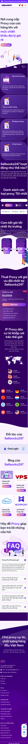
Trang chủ (3, 678)
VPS (19, 205)
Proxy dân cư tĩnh (5, 692)
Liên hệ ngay (6, 45)
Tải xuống (3, 683)
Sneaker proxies (5, 695)
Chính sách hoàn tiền (6, 737)
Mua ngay (14, 304)
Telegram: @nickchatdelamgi (9, 672)
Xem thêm (7, 486)
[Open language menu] (22, 5)
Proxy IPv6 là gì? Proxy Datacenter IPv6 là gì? (10, 579)
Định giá (3, 681)
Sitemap (2, 718)
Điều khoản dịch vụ (5, 732)
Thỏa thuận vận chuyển (6, 735)
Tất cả (9, 205)
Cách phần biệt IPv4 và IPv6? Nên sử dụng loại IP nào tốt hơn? (12, 588)
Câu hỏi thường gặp (5, 711)
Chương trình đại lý (5, 702)
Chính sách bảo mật (5, 730)
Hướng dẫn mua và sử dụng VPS (20, 487)
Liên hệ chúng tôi (5, 728)
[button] (3, 205)
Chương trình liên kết (5, 704)
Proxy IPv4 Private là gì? (10, 560)
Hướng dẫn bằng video (6, 716)
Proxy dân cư (4, 690)
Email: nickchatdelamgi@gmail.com (11, 669)
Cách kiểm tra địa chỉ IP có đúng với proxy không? (11, 607)
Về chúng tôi (4, 725)
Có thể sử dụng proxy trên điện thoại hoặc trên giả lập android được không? (13, 598)
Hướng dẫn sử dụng (5, 713)
